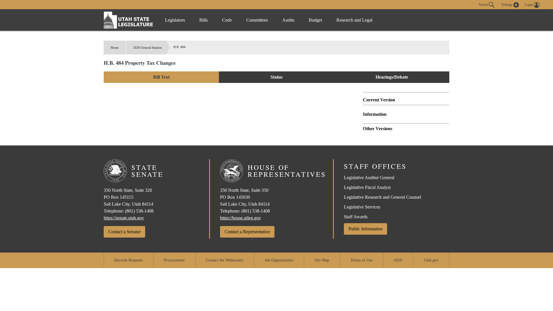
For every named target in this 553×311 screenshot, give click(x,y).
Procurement (174, 260)
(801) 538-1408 (139, 210)
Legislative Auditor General (369, 177)
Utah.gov (431, 260)
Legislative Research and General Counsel (382, 197)
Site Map (322, 260)
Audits (288, 20)
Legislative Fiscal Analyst (367, 187)
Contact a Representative (247, 231)
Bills (203, 20)
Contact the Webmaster (224, 260)
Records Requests (128, 260)
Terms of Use (361, 260)
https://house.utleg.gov (240, 217)
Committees (257, 20)
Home (115, 47)
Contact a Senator (124, 231)
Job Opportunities (279, 260)
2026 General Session (147, 47)
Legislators (175, 20)
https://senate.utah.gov (124, 217)
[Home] (128, 20)
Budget (315, 20)
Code (227, 20)
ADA (398, 260)
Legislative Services (362, 206)
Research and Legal (354, 20)
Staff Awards (356, 216)
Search (484, 4)
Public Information (365, 228)
